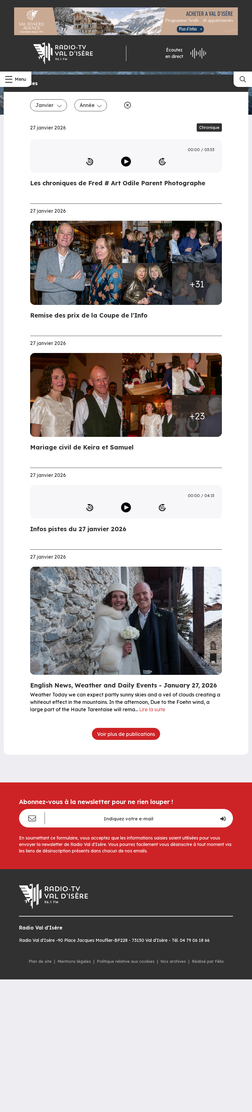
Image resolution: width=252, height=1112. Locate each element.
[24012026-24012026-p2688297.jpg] (78, 263)
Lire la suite (152, 709)
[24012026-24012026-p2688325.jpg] (147, 284)
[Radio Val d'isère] (63, 53)
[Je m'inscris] (222, 818)
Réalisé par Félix (208, 961)
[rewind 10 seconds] (89, 161)
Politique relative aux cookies (126, 961)
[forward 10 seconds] (162, 161)
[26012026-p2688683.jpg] (147, 374)
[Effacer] (126, 105)
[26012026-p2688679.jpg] (78, 395)
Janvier (45, 105)
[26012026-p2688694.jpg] (147, 416)
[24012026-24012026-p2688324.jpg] (197, 242)
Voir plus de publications (126, 734)
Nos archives (173, 961)
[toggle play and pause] (126, 162)
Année (87, 105)
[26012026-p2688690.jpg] (197, 374)
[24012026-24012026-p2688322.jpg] (147, 242)
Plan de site (40, 961)
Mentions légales (74, 961)
